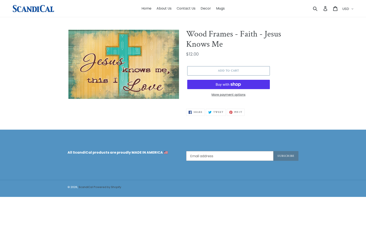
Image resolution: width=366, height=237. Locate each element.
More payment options (228, 95)
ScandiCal (86, 187)
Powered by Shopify (107, 187)
